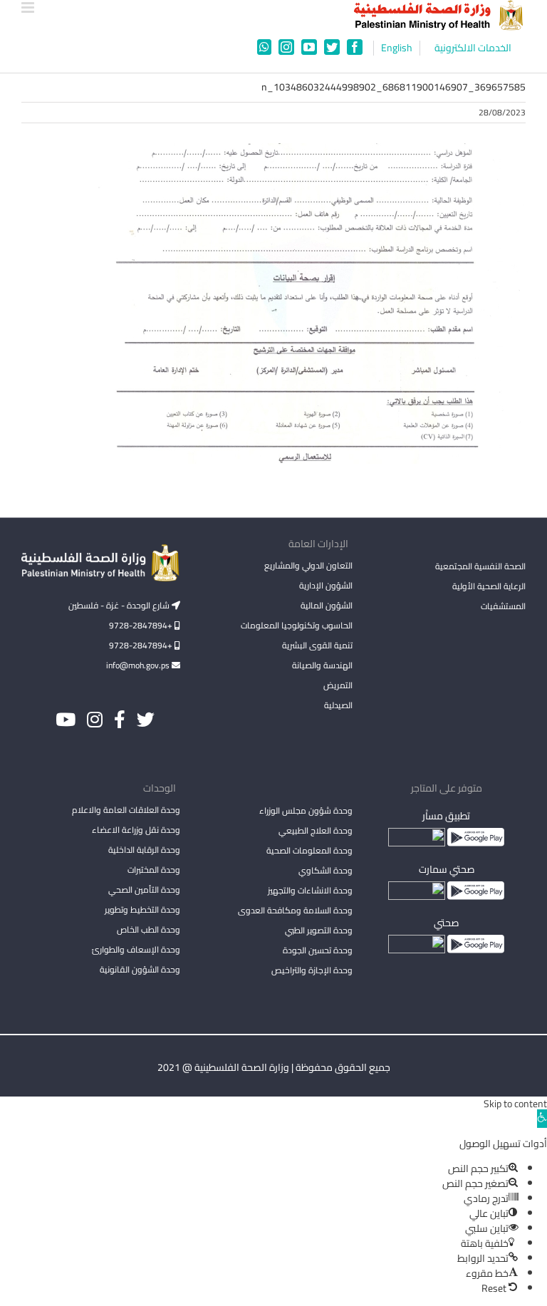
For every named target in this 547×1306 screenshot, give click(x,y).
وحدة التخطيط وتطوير (142, 909)
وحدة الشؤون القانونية (140, 969)
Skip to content (515, 1103)
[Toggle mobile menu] (28, 7)
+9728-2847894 (141, 625)
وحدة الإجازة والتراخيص (312, 970)
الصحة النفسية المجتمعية (480, 567)
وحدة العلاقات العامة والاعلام (126, 810)
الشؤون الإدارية (326, 585)
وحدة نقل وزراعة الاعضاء (136, 830)
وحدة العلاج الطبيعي (315, 830)
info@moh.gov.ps (139, 665)
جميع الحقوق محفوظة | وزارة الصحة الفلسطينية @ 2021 (273, 1067)
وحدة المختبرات (153, 869)
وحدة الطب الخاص (148, 929)
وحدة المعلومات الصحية (309, 850)
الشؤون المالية (327, 605)
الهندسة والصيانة (322, 665)
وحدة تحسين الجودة (318, 950)
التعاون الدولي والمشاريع (308, 565)
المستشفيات (503, 606)
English (396, 48)
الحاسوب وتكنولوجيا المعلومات (297, 625)
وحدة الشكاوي (325, 870)
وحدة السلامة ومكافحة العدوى (295, 910)
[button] (542, 1118)
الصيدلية (338, 705)
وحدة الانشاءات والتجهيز (310, 890)
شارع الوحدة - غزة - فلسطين (120, 605)
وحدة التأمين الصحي (144, 889)
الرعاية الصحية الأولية (489, 586)
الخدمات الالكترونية (472, 48)
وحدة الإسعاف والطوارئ (136, 949)
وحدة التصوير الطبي (319, 930)
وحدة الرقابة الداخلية (144, 849)
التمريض (338, 685)
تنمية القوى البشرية (317, 645)
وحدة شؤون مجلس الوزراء (306, 811)
